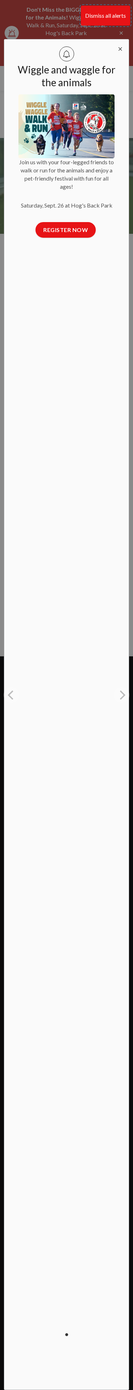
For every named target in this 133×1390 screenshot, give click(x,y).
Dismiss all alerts (105, 15)
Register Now (65, 229)
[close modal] (120, 47)
